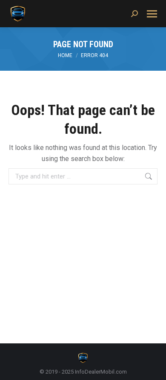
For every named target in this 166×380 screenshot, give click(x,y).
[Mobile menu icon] (151, 14)
